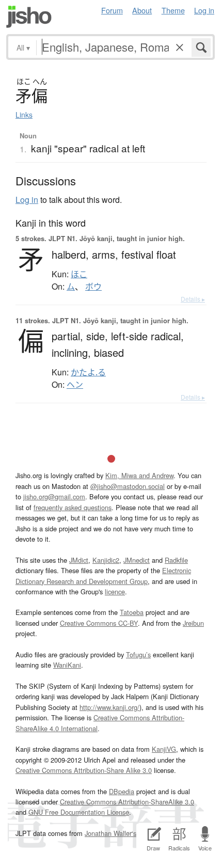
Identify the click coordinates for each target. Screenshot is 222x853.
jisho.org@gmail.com (54, 496)
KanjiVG (164, 749)
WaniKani (67, 665)
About (142, 10)
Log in (204, 10)
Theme (173, 10)
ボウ (93, 286)
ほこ (79, 274)
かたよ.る (88, 372)
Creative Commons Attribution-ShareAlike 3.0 (127, 802)
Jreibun (193, 623)
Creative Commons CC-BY (99, 623)
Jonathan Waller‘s (110, 833)
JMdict (78, 560)
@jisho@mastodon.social (127, 486)
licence (115, 591)
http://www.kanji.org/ (109, 707)
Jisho (29, 17)
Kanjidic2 (105, 560)
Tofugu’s (138, 654)
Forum (112, 10)
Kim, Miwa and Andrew (139, 475)
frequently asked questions (73, 507)
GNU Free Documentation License (78, 812)
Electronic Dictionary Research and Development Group (103, 575)
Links (24, 114)
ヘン (75, 384)
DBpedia (121, 791)
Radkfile (176, 560)
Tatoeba (132, 612)
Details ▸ (193, 298)
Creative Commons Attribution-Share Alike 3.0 (83, 770)
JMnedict (136, 560)
